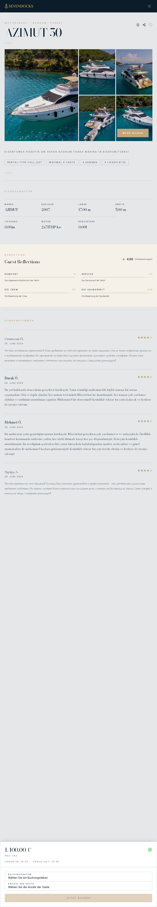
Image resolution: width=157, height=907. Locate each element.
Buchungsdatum (20, 874)
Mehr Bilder (133, 133)
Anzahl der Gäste (21, 884)
